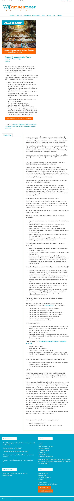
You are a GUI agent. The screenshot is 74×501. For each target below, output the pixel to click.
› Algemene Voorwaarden (45, 447)
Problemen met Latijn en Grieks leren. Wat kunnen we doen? (18, 456)
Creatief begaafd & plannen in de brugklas (15, 451)
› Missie (40, 443)
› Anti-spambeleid (43, 454)
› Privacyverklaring (43, 448)
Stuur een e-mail (44, 487)
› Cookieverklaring (43, 450)
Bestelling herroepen (46, 491)
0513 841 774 (42, 479)
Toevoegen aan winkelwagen (19, 119)
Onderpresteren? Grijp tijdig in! (12, 448)
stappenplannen (49, 305)
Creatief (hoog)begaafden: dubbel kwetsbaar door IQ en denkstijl (19, 444)
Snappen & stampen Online (21, 124)
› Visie (40, 445)
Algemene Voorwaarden (15, 498)
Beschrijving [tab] (7, 135)
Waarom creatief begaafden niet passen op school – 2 (18, 461)
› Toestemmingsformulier (45, 456)
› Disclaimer (41, 452)
